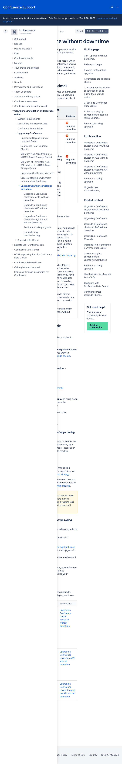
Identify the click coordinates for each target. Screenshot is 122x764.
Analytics (19, 77)
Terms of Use (78, 754)
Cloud (80, 31)
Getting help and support (27, 267)
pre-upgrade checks (59, 355)
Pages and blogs (23, 48)
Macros (18, 63)
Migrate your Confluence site (29, 244)
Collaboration (21, 72)
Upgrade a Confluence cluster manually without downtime (36, 196)
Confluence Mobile (23, 58)
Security (93, 754)
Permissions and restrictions (28, 87)
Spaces (18, 43)
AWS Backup (63, 485)
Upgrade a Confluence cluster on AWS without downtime (35, 208)
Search (112, 7)
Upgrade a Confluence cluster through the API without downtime (35, 219)
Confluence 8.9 (27, 30)
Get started (20, 39)
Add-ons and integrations (27, 96)
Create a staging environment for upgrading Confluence (95, 256)
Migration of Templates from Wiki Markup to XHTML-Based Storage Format (36, 165)
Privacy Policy (60, 754)
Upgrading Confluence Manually (37, 173)
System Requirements (28, 118)
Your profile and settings (26, 67)
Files (16, 53)
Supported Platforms (28, 240)
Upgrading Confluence (29, 133)
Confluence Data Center (26, 249)
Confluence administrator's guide (31, 106)
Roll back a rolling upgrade (37, 227)
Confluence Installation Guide (32, 123)
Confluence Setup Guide (29, 128)
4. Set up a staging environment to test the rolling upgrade (96, 114)
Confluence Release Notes (27, 262)
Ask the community (96, 326)
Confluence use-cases (25, 101)
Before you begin (93, 64)
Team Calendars (22, 91)
